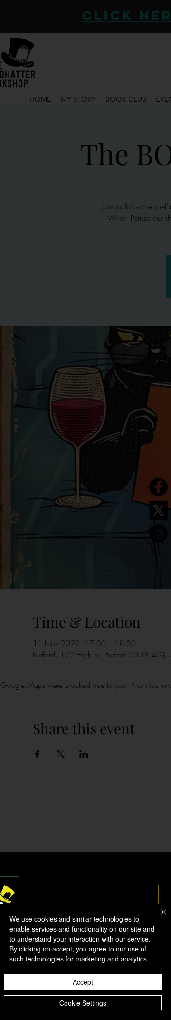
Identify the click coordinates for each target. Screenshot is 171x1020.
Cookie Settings (82, 1003)
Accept (83, 982)
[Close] (157, 917)
